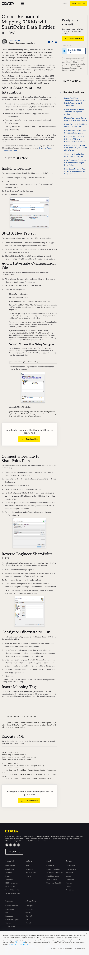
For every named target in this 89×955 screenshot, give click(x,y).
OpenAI (28, 923)
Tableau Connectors (12, 893)
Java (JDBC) (9, 869)
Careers (68, 886)
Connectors (50, 866)
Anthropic (29, 906)
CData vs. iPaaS (51, 880)
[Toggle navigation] (22, 3)
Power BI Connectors (12, 890)
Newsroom (69, 873)
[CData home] (9, 3)
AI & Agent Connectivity (54, 873)
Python (7, 876)
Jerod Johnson (14, 40)
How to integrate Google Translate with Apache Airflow (74, 111)
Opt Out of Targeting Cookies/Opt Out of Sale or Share (68, 948)
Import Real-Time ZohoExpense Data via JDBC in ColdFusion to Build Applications (75, 102)
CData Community (12, 906)
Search (65, 3)
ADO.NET (8, 873)
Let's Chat (76, 3)
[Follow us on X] (52, 42)
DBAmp (28, 876)
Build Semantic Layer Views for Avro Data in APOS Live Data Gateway (75, 171)
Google (28, 913)
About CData (70, 866)
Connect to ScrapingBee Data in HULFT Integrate (74, 155)
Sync (27, 866)
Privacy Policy (20, 942)
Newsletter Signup (12, 920)
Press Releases (71, 869)
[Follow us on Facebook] (49, 42)
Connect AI (29, 869)
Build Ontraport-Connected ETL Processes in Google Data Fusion (75, 162)
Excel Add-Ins (10, 886)
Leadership (70, 880)
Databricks (29, 909)
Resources (9, 916)
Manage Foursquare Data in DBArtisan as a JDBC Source (75, 119)
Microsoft (29, 916)
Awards (68, 876)
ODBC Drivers (10, 866)
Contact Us (70, 890)
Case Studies (10, 909)
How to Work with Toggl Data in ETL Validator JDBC (75, 125)
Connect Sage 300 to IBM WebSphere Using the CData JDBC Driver (75, 147)
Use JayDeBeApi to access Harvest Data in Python (75, 131)
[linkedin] (6, 844)
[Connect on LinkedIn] (56, 42)
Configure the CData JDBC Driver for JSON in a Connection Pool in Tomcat (75, 139)
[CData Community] (18, 844)
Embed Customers (52, 876)
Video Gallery (10, 926)
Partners (69, 883)
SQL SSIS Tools (31, 873)
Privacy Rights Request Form (19, 944)
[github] (14, 844)
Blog (6, 913)
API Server (9, 880)
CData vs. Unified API (53, 883)
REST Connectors (11, 883)
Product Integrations (53, 869)
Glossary (8, 923)
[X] (10, 844)
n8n (27, 920)
